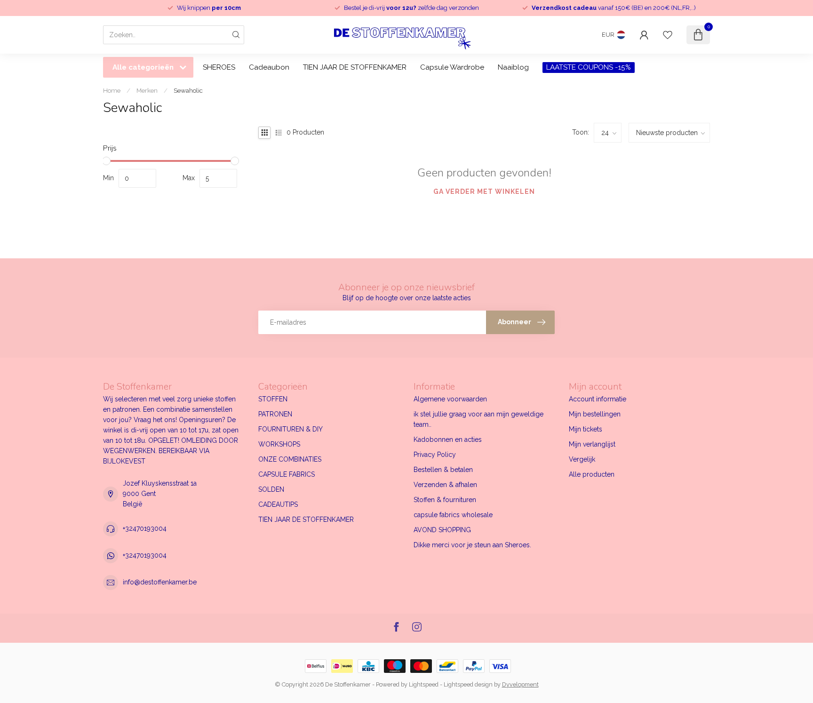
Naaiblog (513, 67)
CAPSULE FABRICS (286, 474)
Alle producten (591, 474)
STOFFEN (272, 399)
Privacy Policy (435, 454)
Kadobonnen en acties (448, 439)
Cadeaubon (269, 67)
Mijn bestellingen (595, 414)
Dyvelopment (520, 684)
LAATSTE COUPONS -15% (588, 67)
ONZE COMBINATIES (289, 459)
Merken (147, 90)
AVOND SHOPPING (442, 530)
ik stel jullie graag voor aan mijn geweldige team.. (478, 419)
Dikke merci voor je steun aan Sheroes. (472, 545)
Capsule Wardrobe (452, 67)
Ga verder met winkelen (484, 191)
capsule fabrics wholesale (453, 515)
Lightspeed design (468, 684)
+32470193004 (145, 528)
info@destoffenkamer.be (160, 582)
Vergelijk (582, 459)
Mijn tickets (585, 429)
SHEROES (219, 67)
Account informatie (597, 399)
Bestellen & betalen (443, 469)
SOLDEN (271, 489)
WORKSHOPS (279, 444)
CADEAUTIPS (278, 504)
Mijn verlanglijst (592, 444)
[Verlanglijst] (667, 34)
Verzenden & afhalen (445, 484)
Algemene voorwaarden (450, 399)
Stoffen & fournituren (445, 499)
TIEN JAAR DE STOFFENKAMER (354, 67)
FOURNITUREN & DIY (290, 429)
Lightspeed (423, 684)
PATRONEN (275, 414)
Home (111, 90)
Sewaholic (188, 90)
